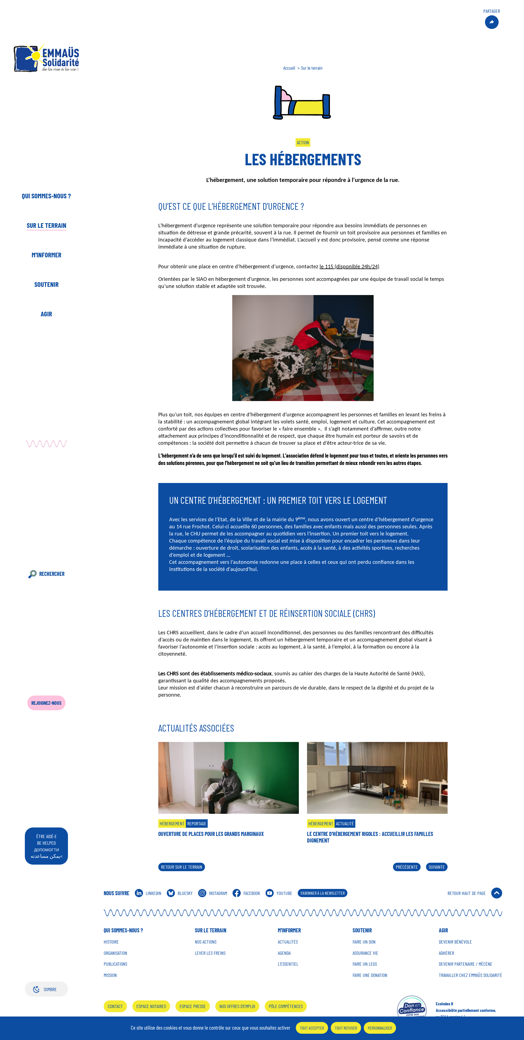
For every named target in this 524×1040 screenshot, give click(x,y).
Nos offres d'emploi (237, 1006)
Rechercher (51, 573)
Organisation (115, 953)
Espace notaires (151, 1006)
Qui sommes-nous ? (46, 195)
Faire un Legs (365, 964)
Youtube (284, 893)
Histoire (111, 942)
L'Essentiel (288, 964)
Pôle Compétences (286, 1006)
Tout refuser (346, 1027)
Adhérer (446, 953)
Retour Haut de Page (467, 893)
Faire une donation (370, 975)
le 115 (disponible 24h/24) (349, 266)
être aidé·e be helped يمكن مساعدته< (46, 846)
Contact (115, 1006)
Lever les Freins (210, 953)
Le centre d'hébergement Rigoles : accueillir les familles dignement (370, 837)
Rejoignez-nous (46, 703)
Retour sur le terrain (181, 867)
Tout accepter (312, 1027)
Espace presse (193, 1006)
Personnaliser (380, 1027)
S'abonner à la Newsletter (322, 892)
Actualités (288, 942)
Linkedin (153, 893)
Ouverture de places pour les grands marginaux (211, 833)
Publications (115, 964)
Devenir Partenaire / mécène (465, 964)
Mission (110, 975)
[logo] (46, 57)
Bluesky (185, 893)
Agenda (284, 953)
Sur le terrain (46, 225)
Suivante (437, 867)
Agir (46, 314)
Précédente (407, 867)
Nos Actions (205, 942)
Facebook (251, 893)
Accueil (289, 68)
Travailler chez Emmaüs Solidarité (470, 975)
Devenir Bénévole (455, 942)
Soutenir (46, 284)
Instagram (218, 893)
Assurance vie (365, 953)
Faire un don (364, 942)
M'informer (46, 255)
